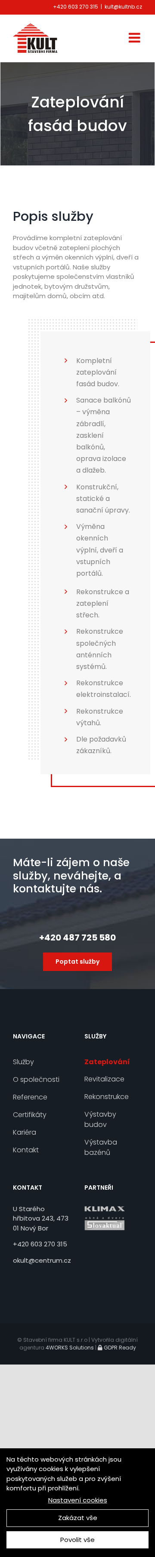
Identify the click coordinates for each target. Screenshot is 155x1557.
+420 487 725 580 (77, 937)
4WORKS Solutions (70, 1347)
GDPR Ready (119, 1347)
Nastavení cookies (77, 1500)
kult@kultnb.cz (123, 6)
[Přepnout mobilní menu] (135, 37)
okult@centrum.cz (42, 1260)
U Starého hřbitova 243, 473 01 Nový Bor (40, 1218)
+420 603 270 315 (75, 6)
